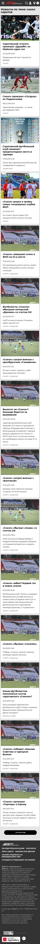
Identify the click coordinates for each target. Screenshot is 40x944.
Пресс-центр (8, 851)
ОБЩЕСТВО (7, 168)
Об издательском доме (13, 848)
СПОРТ (5, 63)
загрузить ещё (20, 832)
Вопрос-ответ (9, 716)
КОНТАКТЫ (31, 848)
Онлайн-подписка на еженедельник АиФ (12, 856)
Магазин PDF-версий (25, 851)
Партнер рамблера (21, 933)
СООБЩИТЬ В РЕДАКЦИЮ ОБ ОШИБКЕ (18, 860)
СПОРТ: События (10, 274)
